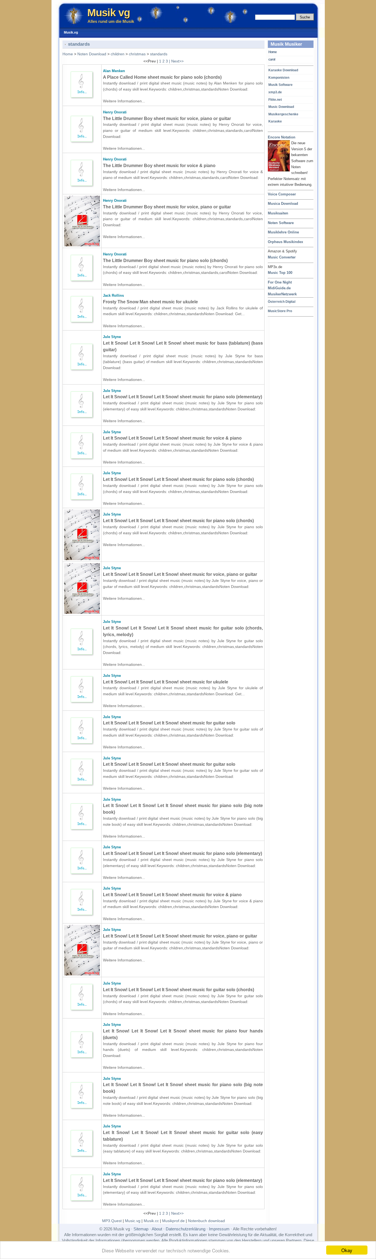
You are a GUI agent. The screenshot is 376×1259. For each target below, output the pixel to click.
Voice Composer (282, 194)
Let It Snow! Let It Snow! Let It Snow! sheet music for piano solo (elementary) (182, 396)
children (117, 54)
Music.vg (132, 1221)
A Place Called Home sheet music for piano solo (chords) (162, 77)
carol (271, 59)
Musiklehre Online (283, 232)
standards (158, 54)
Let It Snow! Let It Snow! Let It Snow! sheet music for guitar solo (169, 723)
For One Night (280, 282)
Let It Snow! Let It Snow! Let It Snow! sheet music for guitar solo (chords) (178, 989)
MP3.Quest (112, 1221)
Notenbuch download (206, 1221)
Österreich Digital (281, 301)
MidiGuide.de (279, 288)
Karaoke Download (283, 70)
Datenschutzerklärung (185, 1229)
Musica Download (283, 203)
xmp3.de (275, 92)
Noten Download (91, 54)
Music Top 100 (280, 273)
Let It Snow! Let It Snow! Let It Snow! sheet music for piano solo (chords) (178, 479)
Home (272, 52)
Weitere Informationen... (124, 101)
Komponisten (278, 78)
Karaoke (275, 121)
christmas (137, 54)
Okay (346, 1250)
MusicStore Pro (280, 311)
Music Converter (282, 257)
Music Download (281, 107)
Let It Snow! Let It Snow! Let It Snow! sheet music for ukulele (165, 682)
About (157, 1229)
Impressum (219, 1229)
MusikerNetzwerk (282, 294)
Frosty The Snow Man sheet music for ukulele (150, 301)
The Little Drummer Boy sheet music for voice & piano (159, 165)
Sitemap (140, 1229)
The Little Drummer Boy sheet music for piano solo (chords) (165, 260)
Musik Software (280, 85)
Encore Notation (281, 137)
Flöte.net (275, 100)
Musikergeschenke (283, 114)
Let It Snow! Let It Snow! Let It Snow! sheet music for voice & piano (172, 438)
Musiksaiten (278, 213)
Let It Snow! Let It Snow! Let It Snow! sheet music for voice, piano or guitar (180, 574)
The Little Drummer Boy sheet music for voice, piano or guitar (167, 118)
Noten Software (281, 223)
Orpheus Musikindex (285, 242)
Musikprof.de (173, 1221)
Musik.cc (151, 1221)
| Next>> (176, 61)
